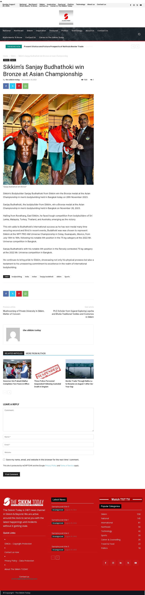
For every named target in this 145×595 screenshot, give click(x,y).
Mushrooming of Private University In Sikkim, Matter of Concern (23, 312)
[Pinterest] (19, 86)
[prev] (133, 46)
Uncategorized (58, 510)
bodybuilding (17, 276)
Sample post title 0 (60, 506)
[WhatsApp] (25, 86)
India (27, 276)
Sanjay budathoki (46, 276)
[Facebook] (130, 5)
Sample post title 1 (60, 520)
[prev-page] (5, 392)
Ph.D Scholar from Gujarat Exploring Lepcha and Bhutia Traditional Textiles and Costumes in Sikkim (73, 314)
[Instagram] (134, 5)
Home (5, 56)
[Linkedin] (120, 563)
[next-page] (9, 392)
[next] (137, 46)
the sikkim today (13, 80)
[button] (139, 34)
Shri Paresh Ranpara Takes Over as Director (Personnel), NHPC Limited (57, 46)
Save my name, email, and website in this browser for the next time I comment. (42, 459)
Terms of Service (67, 465)
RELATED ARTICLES (14, 353)
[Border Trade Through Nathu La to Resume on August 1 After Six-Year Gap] (80, 369)
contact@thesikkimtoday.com (24, 579)
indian (34, 276)
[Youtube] (140, 5)
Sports (13, 60)
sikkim (58, 276)
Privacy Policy (51, 465)
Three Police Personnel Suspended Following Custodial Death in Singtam (47, 384)
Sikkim (13, 56)
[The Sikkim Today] (24, 501)
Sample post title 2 (60, 533)
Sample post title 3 (60, 546)
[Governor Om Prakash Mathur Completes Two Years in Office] (17, 369)
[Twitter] (137, 5)
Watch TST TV (120, 499)
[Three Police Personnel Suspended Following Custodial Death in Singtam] (48, 369)
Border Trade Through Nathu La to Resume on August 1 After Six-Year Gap (79, 384)
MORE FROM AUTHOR (36, 353)
